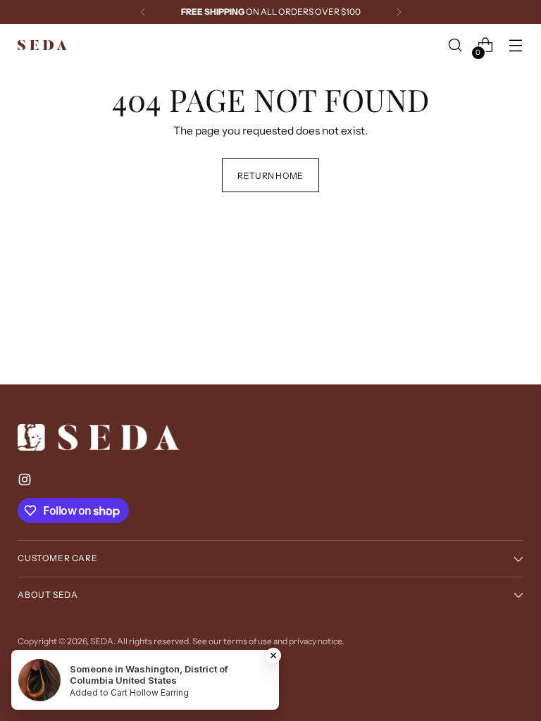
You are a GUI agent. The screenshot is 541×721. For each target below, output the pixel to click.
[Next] (398, 12)
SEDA (101, 641)
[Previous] (143, 12)
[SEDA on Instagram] (26, 481)
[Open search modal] (455, 45)
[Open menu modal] (516, 45)
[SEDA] (42, 45)
